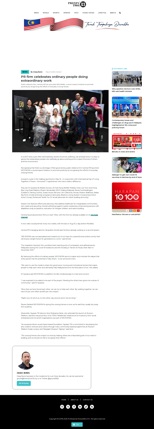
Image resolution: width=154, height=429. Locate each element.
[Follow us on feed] (92, 407)
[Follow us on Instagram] (62, 407)
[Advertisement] (77, 51)
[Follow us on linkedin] (80, 407)
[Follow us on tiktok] (86, 407)
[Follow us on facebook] (74, 407)
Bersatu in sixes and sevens (123, 152)
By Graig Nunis (37, 72)
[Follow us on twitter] (68, 407)
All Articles (24, 383)
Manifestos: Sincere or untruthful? (126, 214)
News (25, 72)
